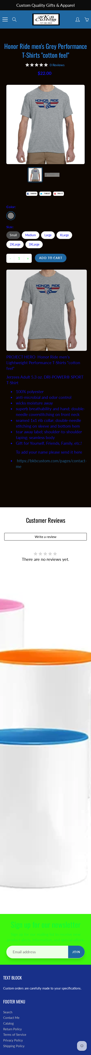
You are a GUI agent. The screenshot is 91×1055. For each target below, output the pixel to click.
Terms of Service (14, 1034)
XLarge (64, 235)
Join (76, 952)
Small (13, 235)
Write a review (46, 537)
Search (7, 1012)
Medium (30, 235)
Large (47, 235)
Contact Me (11, 1017)
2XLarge (15, 244)
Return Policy (12, 1029)
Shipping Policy (14, 1046)
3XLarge (34, 244)
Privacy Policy (13, 1040)
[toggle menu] (5, 19)
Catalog (8, 1023)
